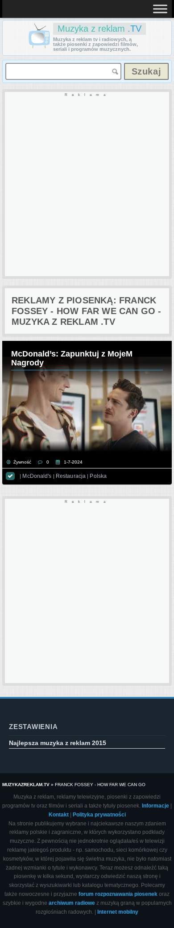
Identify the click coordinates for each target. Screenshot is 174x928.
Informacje (155, 806)
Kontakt (59, 815)
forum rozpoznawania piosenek (118, 894)
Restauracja (71, 476)
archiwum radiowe (72, 903)
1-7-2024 (73, 462)
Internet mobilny (117, 912)
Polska (98, 476)
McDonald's (36, 476)
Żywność (22, 462)
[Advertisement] (87, 185)
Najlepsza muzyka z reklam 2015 (57, 742)
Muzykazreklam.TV (26, 784)
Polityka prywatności (99, 815)
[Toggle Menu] (160, 8)
